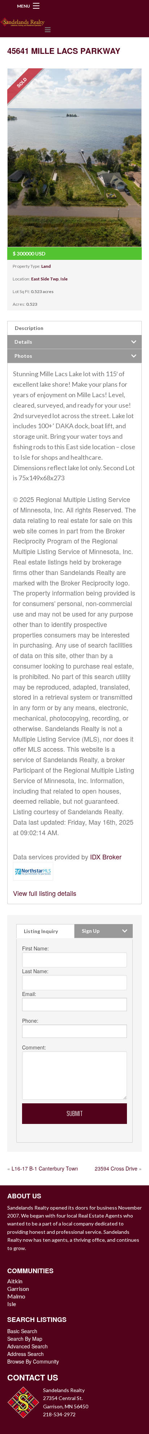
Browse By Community (33, 1361)
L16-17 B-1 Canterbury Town (45, 1168)
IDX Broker (106, 856)
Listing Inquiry (41, 931)
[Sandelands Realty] (22, 20)
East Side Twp (45, 279)
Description (29, 328)
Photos (23, 356)
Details (23, 342)
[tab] (74, 328)
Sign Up (90, 931)
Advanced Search (27, 1346)
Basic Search (22, 1331)
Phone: (30, 1020)
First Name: (35, 948)
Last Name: (35, 971)
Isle (64, 279)
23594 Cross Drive (116, 1168)
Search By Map (24, 1338)
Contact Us (32, 1377)
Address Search (25, 1353)
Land (46, 266)
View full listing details (44, 893)
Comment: (34, 1047)
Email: (29, 993)
